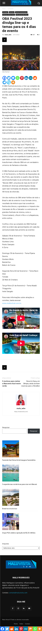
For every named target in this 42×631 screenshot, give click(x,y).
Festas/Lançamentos (21, 12)
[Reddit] (35, 78)
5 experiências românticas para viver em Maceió (19, 484)
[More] (13, 82)
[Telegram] (4, 82)
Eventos (12, 12)
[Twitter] (9, 78)
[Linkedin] (26, 78)
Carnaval (10, 9)
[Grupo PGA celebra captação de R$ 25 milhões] (10, 522)
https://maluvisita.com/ (21, 411)
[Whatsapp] (17, 78)
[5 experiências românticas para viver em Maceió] (10, 473)
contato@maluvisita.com (18, 593)
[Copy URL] (4, 39)
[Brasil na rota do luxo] (10, 497)
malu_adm (8, 34)
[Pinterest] (22, 78)
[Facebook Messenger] (13, 78)
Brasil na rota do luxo (9, 509)
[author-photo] (21, 405)
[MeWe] (31, 78)
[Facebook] (4, 78)
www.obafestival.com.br (11, 303)
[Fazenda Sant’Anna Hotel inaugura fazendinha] (10, 449)
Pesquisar (6, 427)
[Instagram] (18, 608)
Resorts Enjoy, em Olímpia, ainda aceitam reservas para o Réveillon (30, 383)
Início (3, 9)
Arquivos (5, 544)
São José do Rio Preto (22, 14)
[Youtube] (29, 608)
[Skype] (9, 82)
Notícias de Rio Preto (8, 14)
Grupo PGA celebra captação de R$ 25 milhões (18, 533)
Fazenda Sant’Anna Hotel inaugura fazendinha (18, 460)
